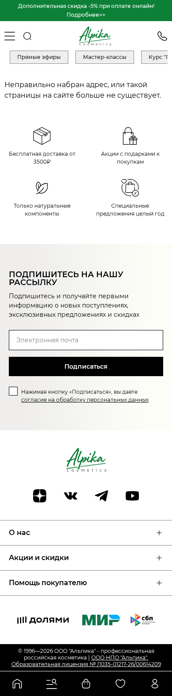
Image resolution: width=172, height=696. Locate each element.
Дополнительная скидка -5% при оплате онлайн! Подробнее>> (86, 10)
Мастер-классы (105, 57)
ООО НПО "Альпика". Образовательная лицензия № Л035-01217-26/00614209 (86, 660)
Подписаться (86, 366)
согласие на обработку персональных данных (85, 399)
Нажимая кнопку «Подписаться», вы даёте (85, 395)
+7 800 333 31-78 (162, 36)
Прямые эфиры (39, 57)
